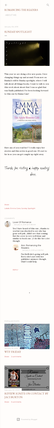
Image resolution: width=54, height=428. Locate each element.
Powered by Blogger (29, 419)
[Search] (48, 4)
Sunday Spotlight (28, 208)
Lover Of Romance (22, 222)
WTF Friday (12, 352)
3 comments (16, 402)
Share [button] (6, 205)
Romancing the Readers (21, 10)
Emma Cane (15, 208)
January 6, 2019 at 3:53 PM (32, 250)
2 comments (16, 356)
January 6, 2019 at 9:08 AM (25, 224)
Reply (15, 270)
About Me (10, 15)
